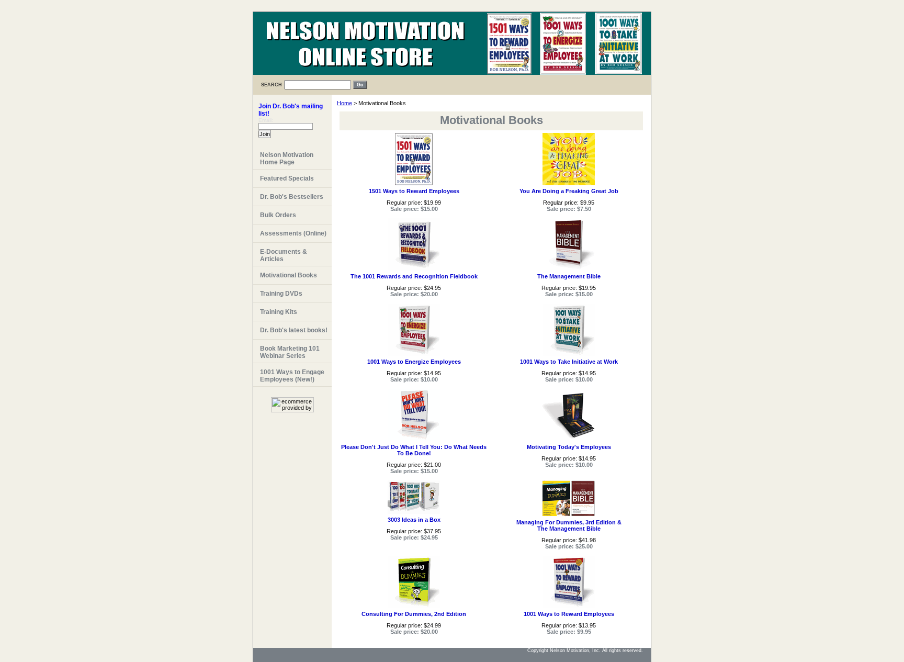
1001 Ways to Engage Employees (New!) (292, 375)
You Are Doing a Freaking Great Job (568, 191)
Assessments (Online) (293, 233)
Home (344, 103)
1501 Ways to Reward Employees (414, 191)
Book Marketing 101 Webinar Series (290, 352)
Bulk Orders (278, 215)
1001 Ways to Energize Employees (414, 361)
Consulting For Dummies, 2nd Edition (413, 614)
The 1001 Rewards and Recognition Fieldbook (414, 276)
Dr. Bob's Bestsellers (291, 196)
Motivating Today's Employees (569, 447)
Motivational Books (288, 275)
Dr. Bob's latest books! (293, 330)
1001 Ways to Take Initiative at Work (569, 361)
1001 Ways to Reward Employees (569, 614)
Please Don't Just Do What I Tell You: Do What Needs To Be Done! (414, 450)
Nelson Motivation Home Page (286, 158)
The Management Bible (569, 276)
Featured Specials (287, 178)
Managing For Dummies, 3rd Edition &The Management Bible (569, 525)
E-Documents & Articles (283, 255)
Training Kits (278, 312)
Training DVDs (281, 293)
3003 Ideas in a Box (414, 520)
